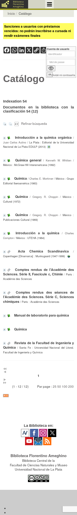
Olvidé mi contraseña (63, 75)
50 (59, 386)
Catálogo (24, 78)
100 (64, 386)
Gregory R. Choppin (45, 197)
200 (71, 386)
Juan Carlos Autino (14, 142)
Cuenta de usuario (58, 49)
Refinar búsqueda (34, 123)
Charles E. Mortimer (41, 178)
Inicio (11, 13)
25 (54, 386)
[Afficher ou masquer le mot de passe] (51, 68)
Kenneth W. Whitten (58, 160)
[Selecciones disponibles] (17, 123)
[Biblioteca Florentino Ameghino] (14, 4)
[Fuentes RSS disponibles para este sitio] (38, 395)
